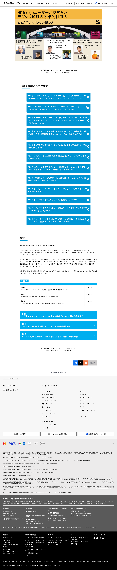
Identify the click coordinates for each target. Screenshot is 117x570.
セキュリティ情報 (53, 545)
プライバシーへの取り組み (34, 561)
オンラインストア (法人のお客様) (34, 540)
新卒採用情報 (6, 549)
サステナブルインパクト (10, 554)
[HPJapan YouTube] (103, 538)
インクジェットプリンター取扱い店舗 (35, 550)
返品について (19, 528)
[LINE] (94, 538)
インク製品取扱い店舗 (31, 553)
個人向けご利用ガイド (88, 501)
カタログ (28, 555)
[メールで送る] (85, 361)
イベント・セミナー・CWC (10, 551)
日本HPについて (7, 538)
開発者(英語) (74, 544)
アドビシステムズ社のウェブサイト (40, 492)
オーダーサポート (15, 518)
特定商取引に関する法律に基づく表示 (70, 528)
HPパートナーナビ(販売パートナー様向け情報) (81, 538)
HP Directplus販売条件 (89, 528)
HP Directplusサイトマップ (49, 528)
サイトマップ (86, 561)
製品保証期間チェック (54, 542)
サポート (50, 535)
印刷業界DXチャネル (58, 373)
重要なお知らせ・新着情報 (10, 545)
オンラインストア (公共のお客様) (34, 542)
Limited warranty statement (100, 561)
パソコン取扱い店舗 (31, 547)
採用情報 (5, 547)
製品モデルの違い (85, 503)
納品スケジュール (8, 528)
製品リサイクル (20, 561)
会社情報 (5, 535)
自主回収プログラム (8, 561)
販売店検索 (28, 545)
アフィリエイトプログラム (32, 528)
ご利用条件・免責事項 (74, 561)
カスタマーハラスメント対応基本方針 (55, 561)
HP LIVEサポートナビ (78, 511)
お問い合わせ (6, 540)
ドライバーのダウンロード (55, 538)
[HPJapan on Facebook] (97, 538)
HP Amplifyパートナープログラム (80, 542)
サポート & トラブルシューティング (58, 540)
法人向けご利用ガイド (102, 501)
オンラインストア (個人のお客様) (34, 538)
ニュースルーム (7, 542)
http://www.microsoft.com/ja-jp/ (103, 488)
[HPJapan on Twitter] (100, 538)
